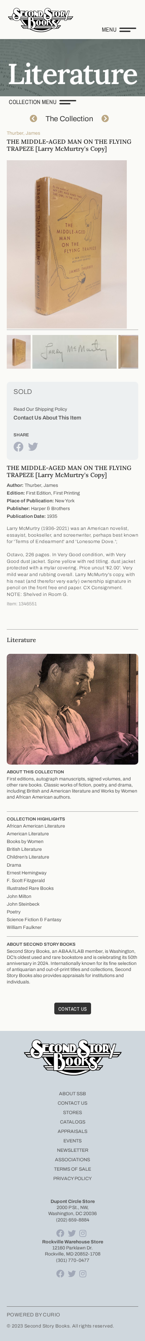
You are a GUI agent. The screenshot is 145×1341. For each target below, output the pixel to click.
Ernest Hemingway (27, 872)
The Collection (69, 119)
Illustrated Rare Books (30, 888)
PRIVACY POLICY (72, 1178)
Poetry (14, 911)
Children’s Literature (28, 857)
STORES (72, 1112)
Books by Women (25, 841)
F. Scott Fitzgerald (26, 880)
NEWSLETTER (72, 1150)
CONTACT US (72, 1103)
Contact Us (72, 1008)
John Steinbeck (23, 904)
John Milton (19, 896)
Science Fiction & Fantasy (34, 919)
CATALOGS (72, 1122)
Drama (14, 865)
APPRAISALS (72, 1131)
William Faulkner (24, 927)
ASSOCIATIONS (72, 1159)
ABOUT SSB (72, 1093)
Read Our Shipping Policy (40, 409)
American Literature (28, 833)
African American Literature (36, 826)
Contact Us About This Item (47, 418)
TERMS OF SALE (72, 1169)
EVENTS (72, 1140)
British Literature (24, 849)
